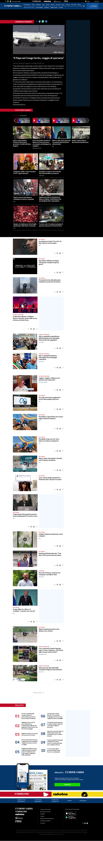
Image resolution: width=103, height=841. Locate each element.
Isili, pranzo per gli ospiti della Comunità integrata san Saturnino (50, 668)
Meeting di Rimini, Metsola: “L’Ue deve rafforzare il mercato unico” (50, 554)
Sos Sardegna (39, 7)
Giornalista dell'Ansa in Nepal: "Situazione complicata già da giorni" (49, 262)
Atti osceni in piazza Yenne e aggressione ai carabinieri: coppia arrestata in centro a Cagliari (29, 742)
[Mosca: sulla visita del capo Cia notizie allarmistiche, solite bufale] (61, 132)
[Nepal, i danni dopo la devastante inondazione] (81, 132)
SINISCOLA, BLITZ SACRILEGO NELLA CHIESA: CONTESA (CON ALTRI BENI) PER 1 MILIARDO (50, 199)
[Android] (76, 817)
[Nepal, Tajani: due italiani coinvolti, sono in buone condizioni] (25, 464)
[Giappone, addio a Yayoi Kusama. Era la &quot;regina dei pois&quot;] (25, 161)
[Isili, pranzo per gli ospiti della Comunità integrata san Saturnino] (25, 673)
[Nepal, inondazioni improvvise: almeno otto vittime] (25, 634)
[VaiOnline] (57, 1)
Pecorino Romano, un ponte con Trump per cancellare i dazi (49, 573)
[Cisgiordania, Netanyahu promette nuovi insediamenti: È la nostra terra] (25, 502)
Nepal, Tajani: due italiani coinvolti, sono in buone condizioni (50, 459)
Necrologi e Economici (45, 811)
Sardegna (38, 4)
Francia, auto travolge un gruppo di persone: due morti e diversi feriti (51, 225)
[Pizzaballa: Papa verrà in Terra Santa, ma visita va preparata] (25, 444)
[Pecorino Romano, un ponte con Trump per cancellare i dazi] (25, 578)
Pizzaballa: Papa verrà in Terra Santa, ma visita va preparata (49, 440)
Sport (63, 4)
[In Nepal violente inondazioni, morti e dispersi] (25, 539)
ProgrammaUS (27, 4)
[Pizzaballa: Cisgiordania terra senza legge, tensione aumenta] (25, 422)
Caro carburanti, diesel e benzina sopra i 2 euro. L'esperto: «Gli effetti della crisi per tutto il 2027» (51, 650)
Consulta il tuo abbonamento (21, 800)
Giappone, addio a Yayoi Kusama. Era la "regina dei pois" (24, 172)
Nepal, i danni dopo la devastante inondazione (80, 141)
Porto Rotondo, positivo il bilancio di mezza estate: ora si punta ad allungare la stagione (42, 143)
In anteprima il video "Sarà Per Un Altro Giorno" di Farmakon (50, 242)
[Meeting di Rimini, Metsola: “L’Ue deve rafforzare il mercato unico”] (25, 559)
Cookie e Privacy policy (45, 809)
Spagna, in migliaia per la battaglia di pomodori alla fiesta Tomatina (25, 225)
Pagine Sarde (83, 800)
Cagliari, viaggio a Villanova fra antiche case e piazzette (49, 379)
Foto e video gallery (22, 110)
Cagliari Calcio (54, 7)
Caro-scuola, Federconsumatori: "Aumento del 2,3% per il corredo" (50, 478)
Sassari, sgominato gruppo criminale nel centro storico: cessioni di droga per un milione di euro (55, 742)
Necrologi (73, 4)
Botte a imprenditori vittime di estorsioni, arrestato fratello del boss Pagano (22, 143)
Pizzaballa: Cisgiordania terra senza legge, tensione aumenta (51, 417)
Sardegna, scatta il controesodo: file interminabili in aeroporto (50, 172)
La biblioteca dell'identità (55, 800)
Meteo (79, 4)
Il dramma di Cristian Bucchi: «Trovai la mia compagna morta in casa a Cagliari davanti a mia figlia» (55, 716)
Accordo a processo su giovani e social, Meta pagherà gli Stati (49, 398)
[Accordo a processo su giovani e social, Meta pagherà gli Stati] (25, 403)
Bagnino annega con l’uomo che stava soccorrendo (29, 734)
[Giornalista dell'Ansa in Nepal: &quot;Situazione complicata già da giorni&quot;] (25, 266)
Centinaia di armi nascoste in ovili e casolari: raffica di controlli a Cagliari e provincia (55, 725)
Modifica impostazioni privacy (47, 818)
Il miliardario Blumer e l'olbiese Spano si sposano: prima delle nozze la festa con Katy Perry (25, 318)
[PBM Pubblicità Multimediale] (66, 1)
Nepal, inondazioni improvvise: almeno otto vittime (49, 630)
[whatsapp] (10, 1)
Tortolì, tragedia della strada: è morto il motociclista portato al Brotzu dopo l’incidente (28, 716)
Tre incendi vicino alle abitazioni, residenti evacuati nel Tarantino (50, 281)
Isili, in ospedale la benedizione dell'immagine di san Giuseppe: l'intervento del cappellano (49, 338)
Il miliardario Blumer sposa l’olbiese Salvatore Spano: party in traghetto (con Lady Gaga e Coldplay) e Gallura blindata (29, 752)
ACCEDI (96, 1)
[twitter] (5, 1)
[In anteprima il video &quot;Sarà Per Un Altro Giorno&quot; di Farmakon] (25, 247)
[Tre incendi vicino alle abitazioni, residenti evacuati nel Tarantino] (25, 285)
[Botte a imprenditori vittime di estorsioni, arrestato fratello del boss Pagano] (22, 132)
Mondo (47, 4)
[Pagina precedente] (43, 693)
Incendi (61, 7)
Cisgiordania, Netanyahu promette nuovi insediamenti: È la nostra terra (25, 515)
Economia (58, 4)
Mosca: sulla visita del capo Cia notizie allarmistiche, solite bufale (61, 142)
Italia (43, 4)
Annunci (68, 4)
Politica (52, 4)
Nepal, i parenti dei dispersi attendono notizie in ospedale (23, 198)
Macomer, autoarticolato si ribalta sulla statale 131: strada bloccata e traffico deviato (55, 733)
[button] (36, 21)
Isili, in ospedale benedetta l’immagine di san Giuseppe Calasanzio (48, 357)
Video (33, 4)
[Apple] (76, 813)
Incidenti (46, 7)
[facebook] (8, 1)
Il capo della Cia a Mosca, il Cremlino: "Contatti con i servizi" (24, 610)
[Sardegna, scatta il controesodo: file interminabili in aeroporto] (51, 161)
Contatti (42, 816)
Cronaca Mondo (23, 22)
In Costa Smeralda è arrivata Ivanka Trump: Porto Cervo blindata (53, 750)
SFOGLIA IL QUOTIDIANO (93, 6)
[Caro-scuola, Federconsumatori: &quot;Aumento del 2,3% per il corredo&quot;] (25, 483)
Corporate (42, 823)
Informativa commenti (45, 820)
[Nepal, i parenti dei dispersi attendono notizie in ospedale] (25, 187)
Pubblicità (42, 814)
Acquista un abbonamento (38, 800)
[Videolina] (36, 1)
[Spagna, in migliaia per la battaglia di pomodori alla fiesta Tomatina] (25, 214)
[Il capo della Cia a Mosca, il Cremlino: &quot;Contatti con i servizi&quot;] (25, 597)
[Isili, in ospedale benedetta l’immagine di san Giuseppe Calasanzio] (25, 361)
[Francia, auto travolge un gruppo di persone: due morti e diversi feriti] (51, 214)
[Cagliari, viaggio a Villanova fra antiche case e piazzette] (25, 383)
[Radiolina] (47, 1)
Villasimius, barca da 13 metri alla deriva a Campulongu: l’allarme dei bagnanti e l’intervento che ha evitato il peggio (29, 726)
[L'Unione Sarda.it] (13, 6)
